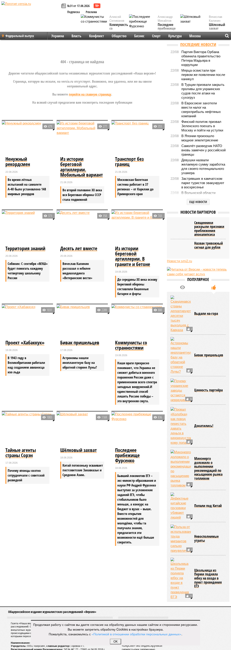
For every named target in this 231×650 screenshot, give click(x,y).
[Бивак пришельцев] (82, 321)
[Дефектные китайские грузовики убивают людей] (181, 506)
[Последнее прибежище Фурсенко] (137, 429)
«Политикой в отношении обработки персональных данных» (136, 634)
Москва (195, 35)
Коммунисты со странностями (119, 29)
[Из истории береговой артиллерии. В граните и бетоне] (137, 227)
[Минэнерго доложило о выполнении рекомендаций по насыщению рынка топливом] (181, 469)
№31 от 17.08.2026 (78, 6)
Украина (57, 35)
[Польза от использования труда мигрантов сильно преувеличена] (181, 538)
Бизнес (139, 35)
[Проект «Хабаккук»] (27, 321)
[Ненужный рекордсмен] (27, 138)
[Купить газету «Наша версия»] (64, 6)
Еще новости (198, 202)
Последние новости (198, 44)
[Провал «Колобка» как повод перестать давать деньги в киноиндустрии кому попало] (181, 426)
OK (115, 641)
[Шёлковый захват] (82, 429)
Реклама (91, 12)
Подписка (73, 12)
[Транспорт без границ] (137, 138)
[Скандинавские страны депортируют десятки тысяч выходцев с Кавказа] (181, 313)
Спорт (156, 35)
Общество (119, 35)
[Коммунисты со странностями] (137, 321)
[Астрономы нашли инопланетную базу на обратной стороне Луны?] (181, 355)
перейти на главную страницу (90, 94)
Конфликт (96, 35)
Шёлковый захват (217, 27)
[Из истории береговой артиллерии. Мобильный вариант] (82, 138)
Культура (175, 35)
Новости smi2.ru (179, 261)
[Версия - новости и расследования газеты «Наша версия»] (30, 10)
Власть (76, 35)
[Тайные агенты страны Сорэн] (27, 429)
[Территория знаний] (27, 227)
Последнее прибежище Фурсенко (167, 29)
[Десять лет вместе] (82, 227)
